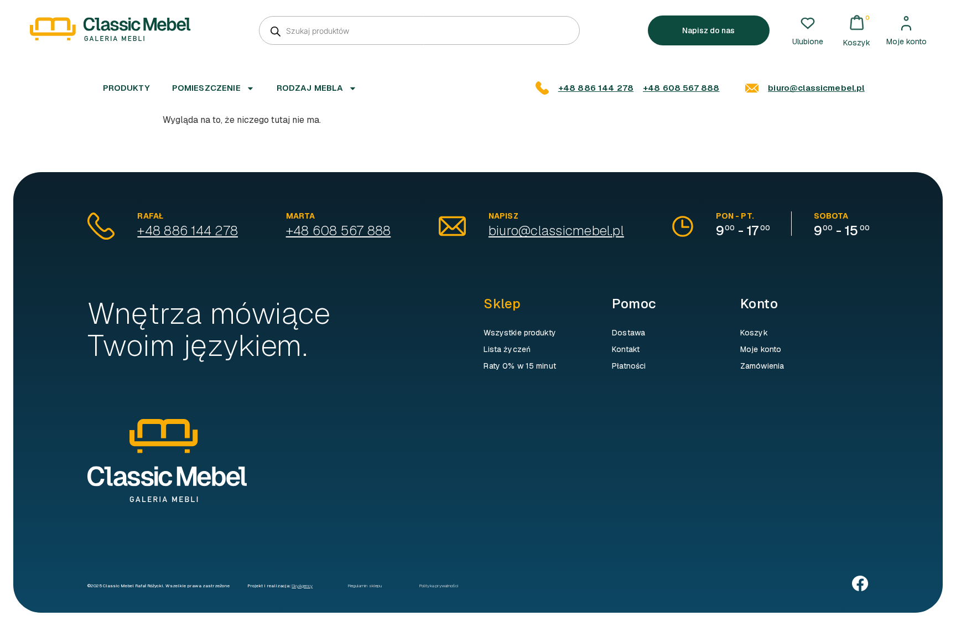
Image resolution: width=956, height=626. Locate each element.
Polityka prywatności (438, 585)
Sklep (502, 303)
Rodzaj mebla (310, 87)
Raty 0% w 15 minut (520, 366)
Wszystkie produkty (520, 333)
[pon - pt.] (682, 226)
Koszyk (754, 333)
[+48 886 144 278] (542, 88)
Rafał (150, 216)
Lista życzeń (507, 349)
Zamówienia (762, 366)
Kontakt (626, 349)
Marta (300, 216)
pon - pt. (735, 216)
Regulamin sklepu (365, 585)
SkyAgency (302, 585)
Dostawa (628, 333)
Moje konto (906, 41)
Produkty (126, 87)
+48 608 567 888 (681, 87)
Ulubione (807, 41)
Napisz (503, 216)
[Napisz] (452, 226)
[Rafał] (101, 226)
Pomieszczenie (206, 87)
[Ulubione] (808, 23)
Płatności (629, 366)
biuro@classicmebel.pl (816, 87)
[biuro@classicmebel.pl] (751, 88)
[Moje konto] (906, 23)
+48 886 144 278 (595, 87)
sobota (831, 216)
